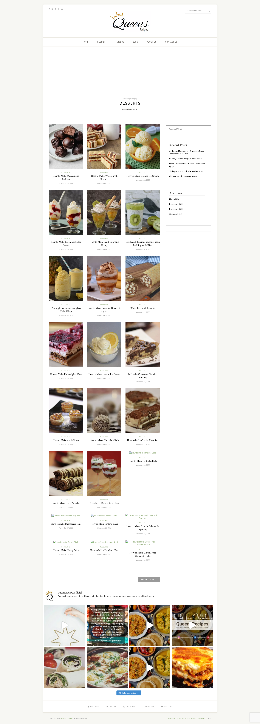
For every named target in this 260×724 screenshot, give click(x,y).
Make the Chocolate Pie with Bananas (142, 376)
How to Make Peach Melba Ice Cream (66, 243)
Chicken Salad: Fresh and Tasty (183, 176)
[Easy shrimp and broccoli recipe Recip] (149, 625)
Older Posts (149, 579)
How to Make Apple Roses (66, 440)
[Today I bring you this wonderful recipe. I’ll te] (192, 667)
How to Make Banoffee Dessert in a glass (104, 309)
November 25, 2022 (104, 183)
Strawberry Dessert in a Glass (104, 503)
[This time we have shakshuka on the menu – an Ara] (107, 667)
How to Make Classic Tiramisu (142, 440)
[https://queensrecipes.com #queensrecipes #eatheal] (107, 625)
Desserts (65, 172)
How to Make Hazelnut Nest (104, 550)
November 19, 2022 (143, 381)
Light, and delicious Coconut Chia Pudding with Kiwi (143, 243)
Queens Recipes (67, 718)
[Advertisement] (130, 69)
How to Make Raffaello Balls (143, 461)
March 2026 (174, 199)
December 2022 (176, 204)
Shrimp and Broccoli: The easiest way (186, 171)
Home (85, 42)
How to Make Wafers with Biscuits (104, 177)
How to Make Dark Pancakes (66, 503)
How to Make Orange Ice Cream (143, 176)
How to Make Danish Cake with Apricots (143, 528)
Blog (135, 42)
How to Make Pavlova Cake (104, 524)
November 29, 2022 (66, 183)
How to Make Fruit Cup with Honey (104, 243)
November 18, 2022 (66, 554)
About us (151, 42)
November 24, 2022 (66, 249)
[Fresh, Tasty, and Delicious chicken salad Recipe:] (192, 625)
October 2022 (175, 214)
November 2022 (176, 209)
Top (208, 718)
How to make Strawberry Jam (65, 524)
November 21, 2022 (143, 312)
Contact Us (171, 42)
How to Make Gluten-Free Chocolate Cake (143, 554)
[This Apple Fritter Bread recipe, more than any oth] (149, 667)
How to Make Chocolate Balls (104, 440)
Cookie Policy (171, 718)
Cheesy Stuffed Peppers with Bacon (185, 158)
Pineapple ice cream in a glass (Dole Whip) (66, 309)
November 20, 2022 (66, 378)
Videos (120, 42)
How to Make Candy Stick (66, 550)
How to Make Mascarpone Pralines (66, 177)
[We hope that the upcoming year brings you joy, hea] (64, 625)
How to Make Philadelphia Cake (66, 374)
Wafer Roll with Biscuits (142, 308)
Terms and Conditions (196, 718)
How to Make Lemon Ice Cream (104, 374)
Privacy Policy (182, 718)
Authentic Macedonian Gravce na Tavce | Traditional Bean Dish (187, 152)
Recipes (101, 42)
